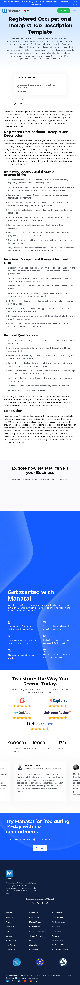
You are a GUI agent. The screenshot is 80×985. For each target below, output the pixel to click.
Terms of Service (54, 975)
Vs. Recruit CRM (58, 945)
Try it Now (40, 848)
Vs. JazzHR (56, 927)
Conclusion (22, 92)
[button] (26, 10)
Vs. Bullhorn (57, 913)
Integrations (34, 917)
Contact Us (33, 913)
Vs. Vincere (56, 931)
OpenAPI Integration (37, 931)
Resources (10, 927)
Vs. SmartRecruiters (60, 950)
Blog (8, 931)
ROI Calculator (11, 950)
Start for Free (11, 940)
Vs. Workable (57, 917)
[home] (11, 11)
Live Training (11, 945)
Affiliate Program (36, 936)
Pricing (8, 922)
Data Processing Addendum (27, 978)
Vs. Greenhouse (58, 922)
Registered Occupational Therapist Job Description (36, 86)
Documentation (35, 927)
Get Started (64, 11)
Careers (9, 936)
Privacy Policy (41, 975)
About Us (9, 913)
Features (9, 917)
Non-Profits (34, 950)
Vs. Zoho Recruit (58, 940)
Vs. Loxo (55, 936)
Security (32, 940)
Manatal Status (35, 922)
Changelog (33, 945)
